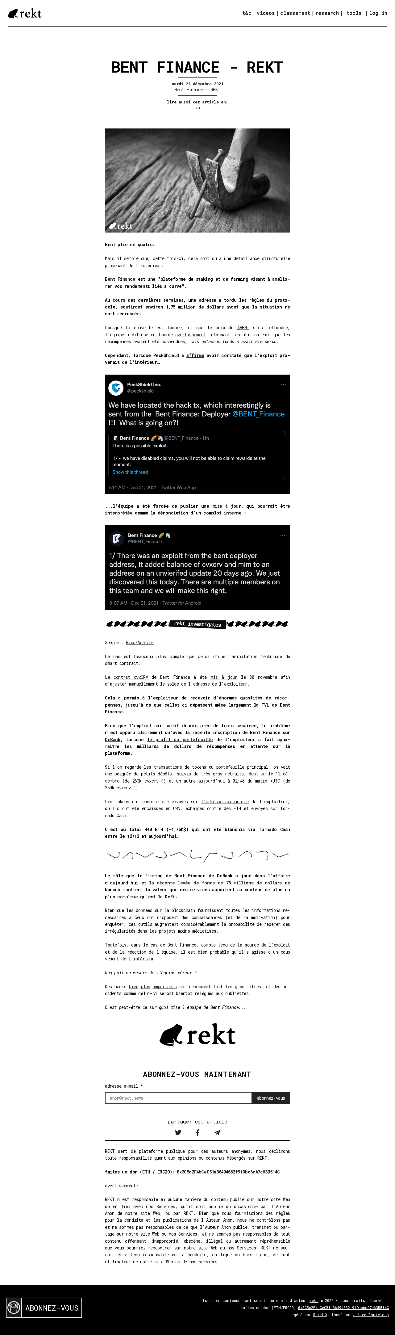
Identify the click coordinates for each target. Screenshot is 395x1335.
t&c (247, 13)
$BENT (243, 327)
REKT (215, 89)
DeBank (112, 739)
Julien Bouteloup (371, 1314)
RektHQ (320, 1314)
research (327, 13)
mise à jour (226, 506)
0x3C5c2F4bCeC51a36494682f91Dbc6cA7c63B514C (228, 1172)
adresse (201, 684)
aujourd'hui (211, 781)
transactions (168, 767)
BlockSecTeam (140, 642)
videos (266, 13)
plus (145, 986)
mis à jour (223, 677)
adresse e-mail (124, 1086)
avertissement (190, 335)
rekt (314, 1300)
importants (165, 986)
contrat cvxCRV (131, 677)
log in (378, 13)
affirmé (195, 355)
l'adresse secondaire (225, 801)
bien (133, 986)
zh (197, 108)
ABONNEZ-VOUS (51, 1308)
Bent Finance (188, 89)
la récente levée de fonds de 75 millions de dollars (215, 883)
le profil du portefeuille (180, 739)
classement (295, 13)
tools (354, 13)
